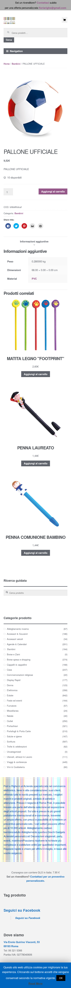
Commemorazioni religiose (20, 674)
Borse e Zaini (13, 654)
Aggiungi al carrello (53, 191)
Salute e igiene (14, 736)
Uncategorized (14, 751)
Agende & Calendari (17, 644)
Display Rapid (13, 680)
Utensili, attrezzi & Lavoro (19, 756)
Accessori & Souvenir (17, 633)
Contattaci (43, 2)
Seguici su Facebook (22, 910)
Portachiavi (12, 726)
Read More (35, 983)
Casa (9, 669)
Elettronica (12, 690)
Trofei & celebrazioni (17, 746)
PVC (34, 279)
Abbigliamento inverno (18, 628)
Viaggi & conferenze (17, 762)
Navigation (16, 51)
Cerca (9, 39)
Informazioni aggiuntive (34, 241)
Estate (10, 695)
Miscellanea (12, 710)
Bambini (16, 63)
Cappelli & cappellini (17, 664)
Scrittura (11, 741)
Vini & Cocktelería (16, 767)
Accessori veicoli (15, 639)
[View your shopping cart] (65, 20)
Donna (10, 685)
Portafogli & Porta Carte (19, 731)
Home (7, 63)
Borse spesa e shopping (18, 659)
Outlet (10, 721)
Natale (10, 715)
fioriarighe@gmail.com (52, 8)
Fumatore (11, 705)
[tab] (34, 241)
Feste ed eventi (14, 700)
